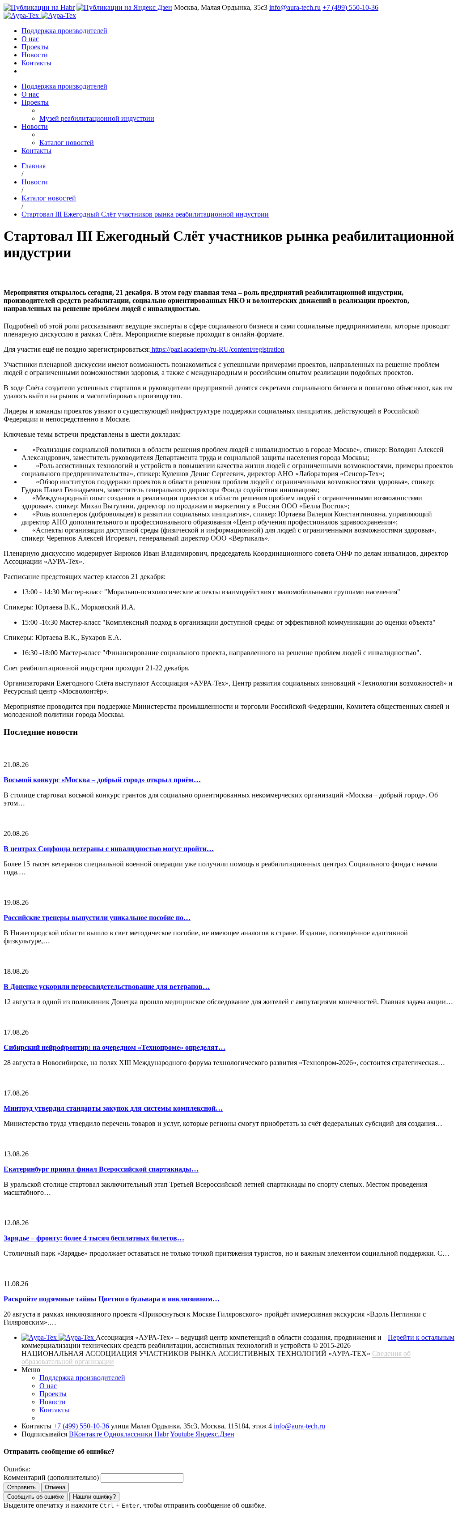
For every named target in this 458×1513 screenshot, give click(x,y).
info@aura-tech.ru (295, 7)
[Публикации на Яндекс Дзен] (124, 7)
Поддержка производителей (64, 30)
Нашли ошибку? (94, 1496)
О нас (30, 39)
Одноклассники (129, 1434)
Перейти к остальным (421, 1337)
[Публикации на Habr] (39, 7)
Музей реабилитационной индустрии (96, 118)
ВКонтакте (86, 1434)
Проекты (35, 47)
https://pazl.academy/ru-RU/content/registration (217, 349)
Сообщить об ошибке (35, 1496)
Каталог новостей (66, 142)
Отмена (55, 1487)
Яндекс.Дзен (214, 1434)
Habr (161, 1434)
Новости (34, 55)
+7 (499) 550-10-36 (350, 7)
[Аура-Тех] (22, 15)
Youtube (182, 1434)
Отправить (21, 1487)
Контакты (36, 63)
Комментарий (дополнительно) (51, 1477)
